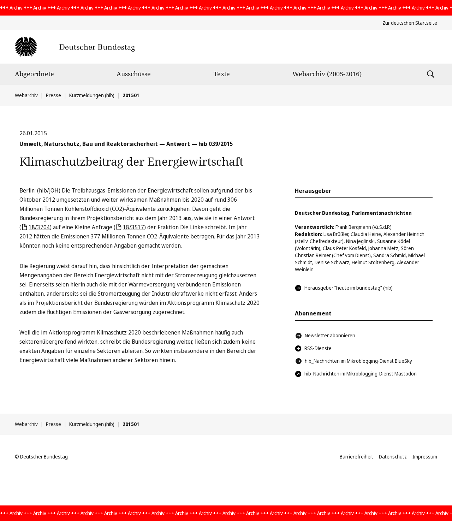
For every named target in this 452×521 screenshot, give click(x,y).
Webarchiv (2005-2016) (327, 74)
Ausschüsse (134, 74)
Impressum (424, 456)
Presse (53, 95)
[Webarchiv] (75, 47)
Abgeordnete (34, 74)
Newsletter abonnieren (330, 335)
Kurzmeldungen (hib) (91, 95)
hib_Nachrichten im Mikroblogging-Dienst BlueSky (358, 360)
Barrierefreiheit (356, 456)
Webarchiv (26, 95)
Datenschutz (393, 456)
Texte (222, 74)
